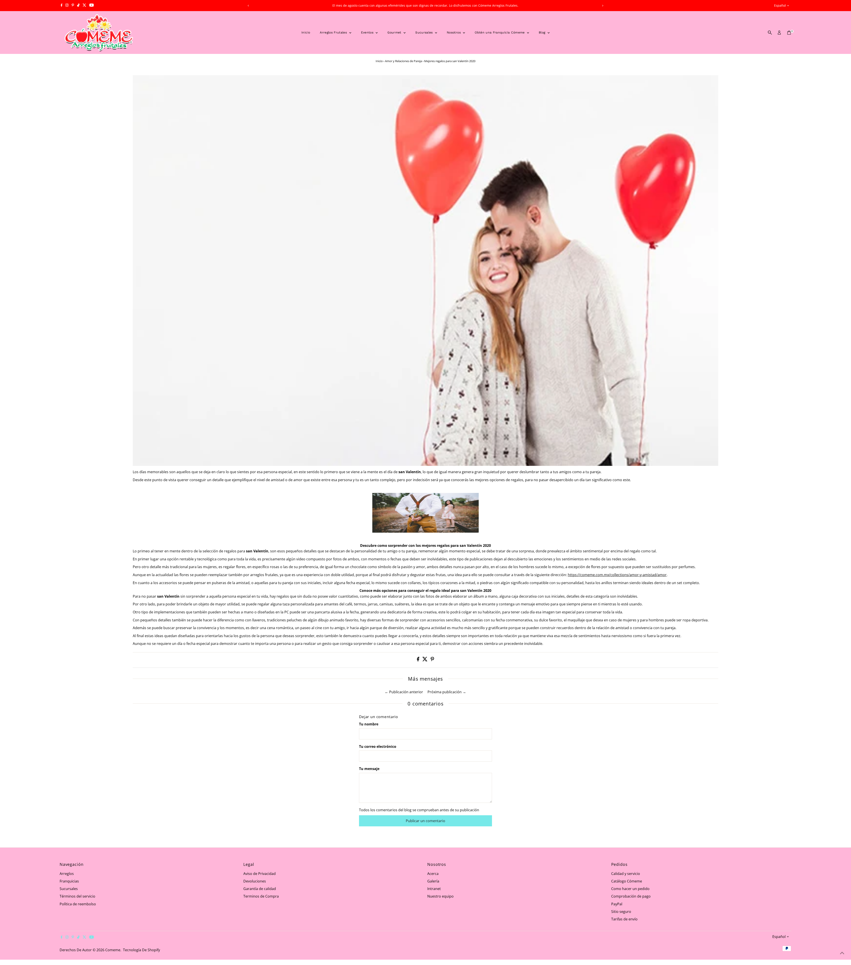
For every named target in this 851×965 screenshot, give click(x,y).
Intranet (434, 888)
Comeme (112, 949)
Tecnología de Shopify (141, 949)
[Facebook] (62, 5)
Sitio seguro (621, 911)
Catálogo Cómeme (626, 881)
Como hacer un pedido (630, 888)
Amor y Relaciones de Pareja (403, 61)
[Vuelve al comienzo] (842, 952)
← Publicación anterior (404, 691)
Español (780, 5)
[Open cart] (789, 33)
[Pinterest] (72, 5)
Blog (543, 32)
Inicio (305, 32)
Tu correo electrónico (377, 746)
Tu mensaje (369, 768)
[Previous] (248, 6)
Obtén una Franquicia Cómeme (500, 32)
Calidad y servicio (625, 873)
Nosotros (454, 32)
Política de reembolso (78, 904)
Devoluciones (254, 881)
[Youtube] (91, 5)
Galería (433, 881)
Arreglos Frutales (334, 32)
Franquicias (69, 881)
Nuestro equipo (440, 896)
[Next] (603, 6)
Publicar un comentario (425, 820)
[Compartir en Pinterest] (432, 660)
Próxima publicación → (446, 691)
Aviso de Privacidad (259, 873)
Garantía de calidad (259, 888)
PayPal (616, 904)
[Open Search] (770, 33)
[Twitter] (84, 5)
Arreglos (67, 873)
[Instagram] (67, 5)
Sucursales (424, 32)
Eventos (368, 32)
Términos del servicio (77, 896)
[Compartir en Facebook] (418, 660)
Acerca (433, 873)
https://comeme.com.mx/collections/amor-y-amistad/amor (617, 574)
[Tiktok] (78, 5)
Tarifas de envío (624, 919)
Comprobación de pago (631, 896)
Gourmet (394, 32)
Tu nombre (368, 724)
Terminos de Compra (261, 896)
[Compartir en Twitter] (425, 660)
